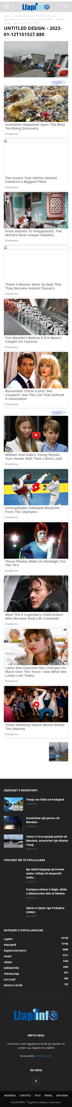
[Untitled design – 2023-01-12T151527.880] (36, 76)
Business (10, 1095)
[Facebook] (36, 1081)
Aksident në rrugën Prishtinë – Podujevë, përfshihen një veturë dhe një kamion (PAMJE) (31, 17)
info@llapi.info (44, 1056)
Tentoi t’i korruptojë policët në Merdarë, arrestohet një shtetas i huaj (47, 840)
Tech (38, 1095)
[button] (6, 7)
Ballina (7, 16)
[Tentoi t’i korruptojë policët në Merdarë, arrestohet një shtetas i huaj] (13, 841)
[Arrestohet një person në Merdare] (13, 822)
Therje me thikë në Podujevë (45, 799)
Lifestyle (25, 1095)
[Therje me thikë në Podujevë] (13, 804)
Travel (48, 1095)
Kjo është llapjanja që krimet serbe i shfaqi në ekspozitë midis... (45, 873)
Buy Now (62, 1095)
